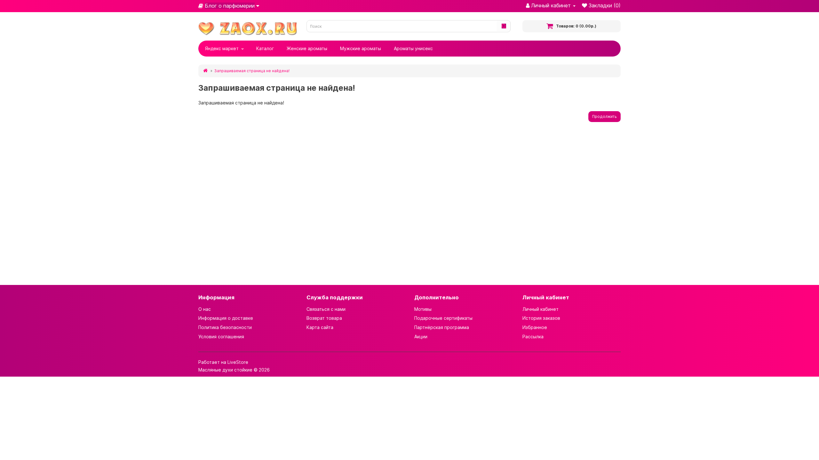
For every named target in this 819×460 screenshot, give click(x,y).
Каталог (265, 48)
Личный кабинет (540, 309)
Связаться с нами (326, 309)
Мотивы (423, 309)
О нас (204, 309)
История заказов (541, 318)
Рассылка (533, 336)
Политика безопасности (225, 327)
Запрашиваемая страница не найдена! (252, 70)
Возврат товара (324, 318)
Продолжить (604, 116)
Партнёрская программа (441, 327)
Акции (420, 336)
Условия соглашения (221, 336)
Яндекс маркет (222, 48)
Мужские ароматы (360, 48)
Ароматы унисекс (413, 48)
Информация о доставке (225, 318)
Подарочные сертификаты (443, 318)
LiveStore (237, 362)
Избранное (534, 327)
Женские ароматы (307, 48)
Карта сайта (319, 327)
